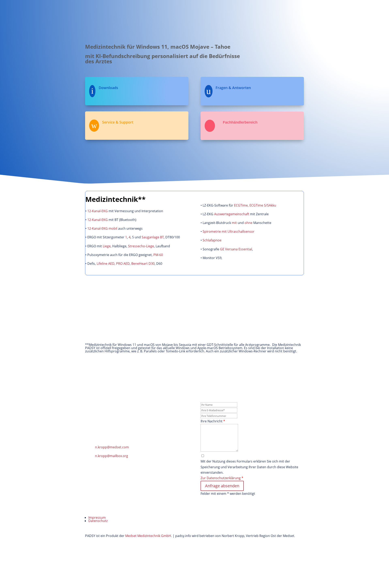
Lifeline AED (105, 263)
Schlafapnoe (212, 240)
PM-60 (158, 255)
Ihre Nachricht (213, 421)
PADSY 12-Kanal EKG (104, 298)
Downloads (259, 14)
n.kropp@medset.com (112, 447)
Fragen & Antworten (233, 87)
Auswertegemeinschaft (231, 214)
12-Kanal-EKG (97, 211)
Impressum (97, 517)
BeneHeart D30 (143, 263)
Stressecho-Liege (141, 246)
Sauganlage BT (153, 237)
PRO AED (123, 263)
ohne (248, 223)
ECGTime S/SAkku (262, 205)
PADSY (195, 14)
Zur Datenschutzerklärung (221, 478)
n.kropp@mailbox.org (111, 456)
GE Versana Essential (236, 249)
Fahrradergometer (255, 298)
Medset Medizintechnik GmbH (148, 536)
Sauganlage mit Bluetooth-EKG (112, 327)
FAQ (241, 14)
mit (234, 223)
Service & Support (219, 14)
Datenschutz (98, 521)
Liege (107, 246)
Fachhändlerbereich (288, 14)
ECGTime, (241, 205)
